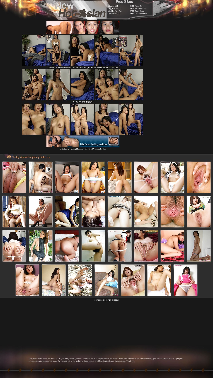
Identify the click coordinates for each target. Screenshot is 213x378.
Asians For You (115, 8)
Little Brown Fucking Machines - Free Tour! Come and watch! (83, 149)
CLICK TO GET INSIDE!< (83, 102)
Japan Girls (114, 6)
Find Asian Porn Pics (139, 13)
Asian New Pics (115, 11)
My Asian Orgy (137, 6)
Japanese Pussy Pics (139, 8)
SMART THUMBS (112, 300)
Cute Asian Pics (115, 13)
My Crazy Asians (138, 11)
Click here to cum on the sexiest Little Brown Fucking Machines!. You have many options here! (83, 68)
